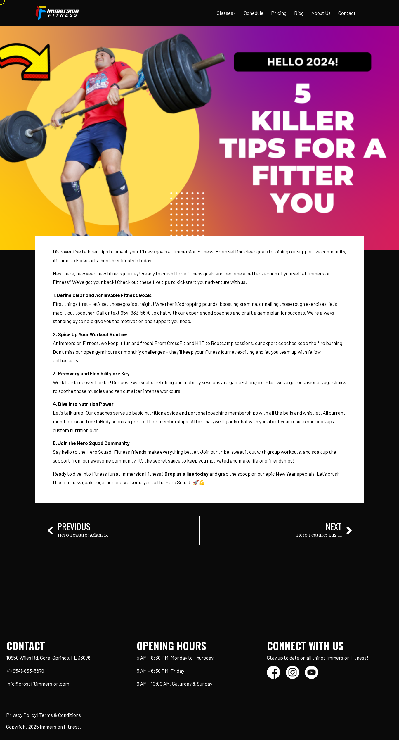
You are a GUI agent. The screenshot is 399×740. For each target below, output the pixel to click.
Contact (347, 13)
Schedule (253, 13)
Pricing (279, 13)
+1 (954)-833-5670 (25, 671)
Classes (225, 13)
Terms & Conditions (60, 715)
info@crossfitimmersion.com (37, 683)
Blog (299, 13)
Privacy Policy (21, 715)
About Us (321, 13)
